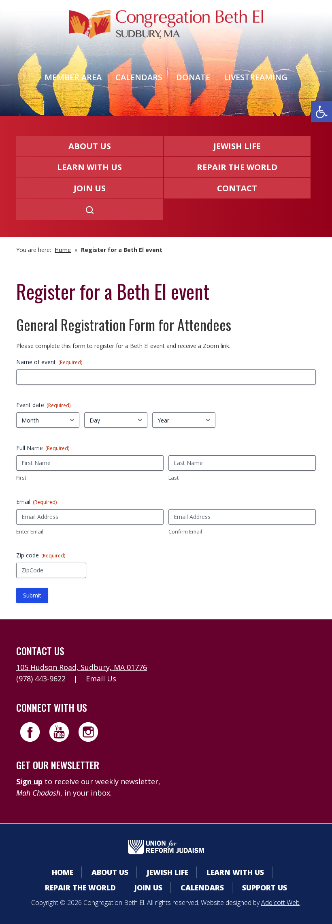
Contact (237, 188)
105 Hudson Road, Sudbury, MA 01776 (81, 667)
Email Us (101, 678)
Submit (32, 595)
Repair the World (237, 167)
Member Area (73, 77)
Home (63, 250)
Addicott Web (280, 902)
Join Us (90, 188)
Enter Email (29, 531)
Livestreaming (255, 77)
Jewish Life (237, 146)
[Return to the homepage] (166, 24)
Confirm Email (185, 531)
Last (173, 477)
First (21, 477)
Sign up (29, 781)
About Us (89, 146)
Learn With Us (89, 167)
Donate (193, 77)
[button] (321, 111)
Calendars (138, 77)
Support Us (264, 887)
